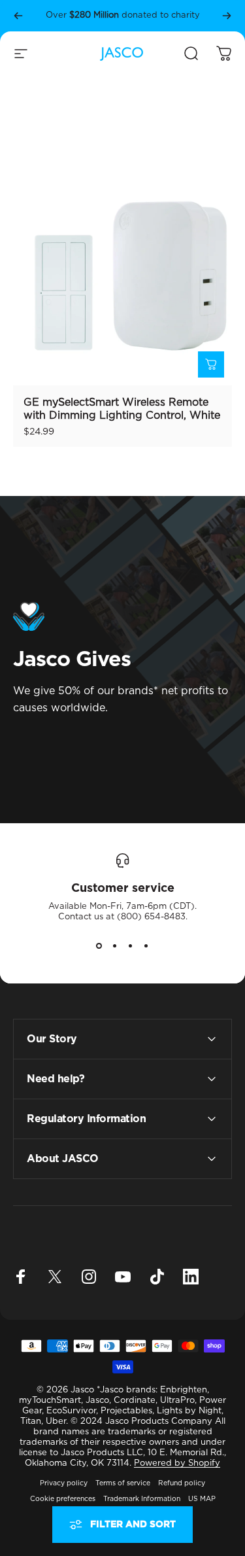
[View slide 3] (131, 946)
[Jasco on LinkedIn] (191, 1276)
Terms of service (122, 1483)
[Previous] (18, 15)
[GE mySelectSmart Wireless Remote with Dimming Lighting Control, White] (122, 275)
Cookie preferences (62, 1499)
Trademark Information (141, 1499)
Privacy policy (64, 1483)
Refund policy (181, 1483)
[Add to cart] (211, 364)
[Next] (226, 15)
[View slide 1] (99, 946)
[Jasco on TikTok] (157, 1276)
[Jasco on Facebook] (21, 1276)
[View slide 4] (146, 946)
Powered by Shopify (177, 1463)
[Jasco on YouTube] (123, 1276)
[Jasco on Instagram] (89, 1276)
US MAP (202, 1499)
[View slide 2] (115, 946)
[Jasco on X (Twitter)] (55, 1276)
